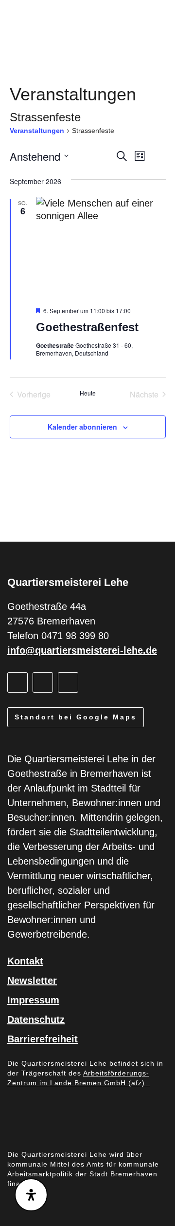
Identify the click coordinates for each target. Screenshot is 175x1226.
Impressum (33, 1000)
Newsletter (32, 980)
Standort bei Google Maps (76, 717)
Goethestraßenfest (87, 327)
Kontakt (25, 961)
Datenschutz (36, 1019)
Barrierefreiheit (42, 1039)
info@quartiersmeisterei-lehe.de (82, 650)
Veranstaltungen (37, 130)
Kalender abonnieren (82, 427)
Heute (88, 393)
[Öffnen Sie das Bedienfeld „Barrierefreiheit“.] (31, 1194)
